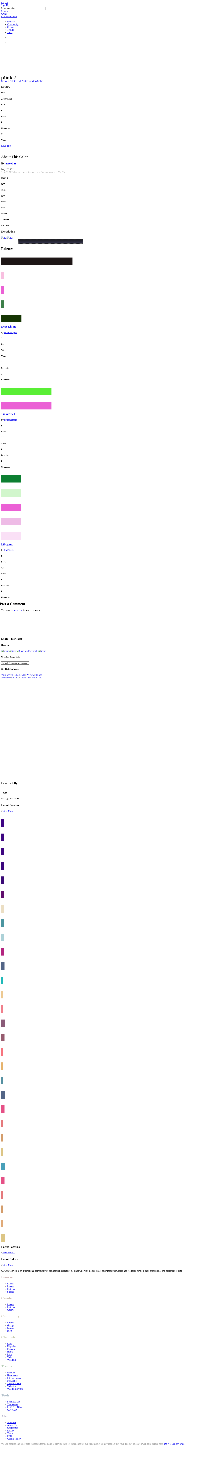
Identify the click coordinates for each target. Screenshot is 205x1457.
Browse (11, 21)
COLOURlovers (9, 16)
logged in (18, 610)
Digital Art (12, 1346)
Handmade (12, 1375)
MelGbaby (9, 550)
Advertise (11, 1422)
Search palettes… (9, 8)
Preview (30, 675)
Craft (9, 1343)
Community (12, 24)
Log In (4, 2)
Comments (5, 128)
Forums (10, 1322)
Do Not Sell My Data (174, 1444)
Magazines (12, 1380)
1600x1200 (36, 677)
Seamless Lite (13, 1401)
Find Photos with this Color (30, 81)
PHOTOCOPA (14, 1407)
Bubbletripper (10, 332)
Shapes (10, 1291)
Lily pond (7, 544)
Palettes (10, 1286)
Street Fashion (14, 1383)
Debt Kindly (8, 326)
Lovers (10, 1328)
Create (4, 13)
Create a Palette (8, 81)
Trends (10, 29)
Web (9, 1357)
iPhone (38, 675)
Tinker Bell (8, 413)
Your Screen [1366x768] (13, 675)
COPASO (12, 1410)
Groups (10, 1325)
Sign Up (5, 5)
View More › (8, 811)
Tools (9, 32)
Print (9, 1354)
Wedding (11, 1360)
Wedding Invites (15, 1389)
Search (4, 11)
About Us (12, 1425)
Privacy (10, 1430)
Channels (11, 27)
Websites (11, 1386)
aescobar (10, 163)
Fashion (11, 1349)
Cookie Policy (14, 1438)
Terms (10, 1433)
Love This (6, 146)
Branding (11, 1372)
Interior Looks (14, 1378)
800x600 (15, 677)
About (6, 1416)
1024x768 (25, 677)
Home (10, 1351)
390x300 (5, 677)
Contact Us (12, 1428)
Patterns (11, 1289)
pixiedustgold (10, 420)
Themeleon (12, 1404)
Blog (9, 1330)
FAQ (9, 1436)
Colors (10, 1283)
